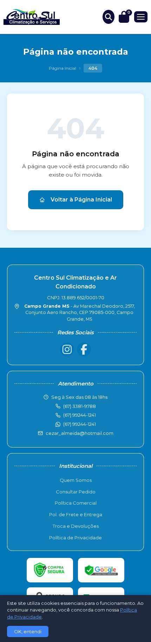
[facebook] (84, 349)
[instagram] (67, 349)
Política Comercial (76, 503)
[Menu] (140, 16)
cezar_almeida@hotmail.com (79, 433)
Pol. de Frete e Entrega (75, 514)
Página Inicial (62, 68)
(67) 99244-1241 (79, 424)
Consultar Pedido (76, 491)
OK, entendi (27, 631)
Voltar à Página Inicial (81, 199)
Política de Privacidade (75, 537)
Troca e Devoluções (76, 526)
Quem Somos (76, 480)
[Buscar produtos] (108, 17)
